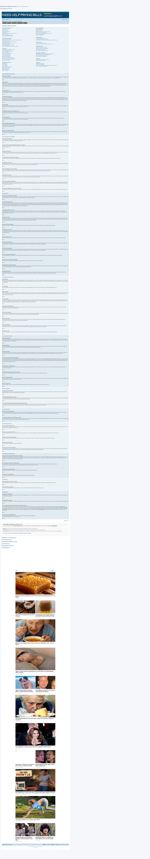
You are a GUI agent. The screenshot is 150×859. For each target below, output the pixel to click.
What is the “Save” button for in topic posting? (8, 58)
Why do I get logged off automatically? (7, 35)
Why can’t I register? (5, 30)
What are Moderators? (39, 29)
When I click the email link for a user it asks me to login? (10, 46)
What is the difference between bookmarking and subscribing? (45, 53)
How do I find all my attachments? (41, 60)
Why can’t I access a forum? (6, 54)
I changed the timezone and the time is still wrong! (9, 41)
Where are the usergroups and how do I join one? (43, 31)
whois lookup (4, 507)
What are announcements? (6, 67)
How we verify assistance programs (15, 533)
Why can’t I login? (4, 32)
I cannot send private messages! (40, 38)
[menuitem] (8, 19)
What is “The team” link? (39, 35)
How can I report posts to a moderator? (7, 57)
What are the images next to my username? (8, 43)
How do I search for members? (40, 49)
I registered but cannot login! (6, 31)
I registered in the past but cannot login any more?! (9, 33)
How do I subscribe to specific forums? (41, 55)
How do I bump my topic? (5, 60)
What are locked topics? (5, 69)
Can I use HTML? (4, 64)
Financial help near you (7, 539)
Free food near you (6, 543)
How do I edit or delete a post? (6, 50)
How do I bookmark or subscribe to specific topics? (43, 54)
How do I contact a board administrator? (41, 66)
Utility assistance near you (7, 545)
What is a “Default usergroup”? (40, 34)
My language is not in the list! (6, 42)
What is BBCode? (4, 63)
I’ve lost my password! (5, 34)
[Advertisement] (28, 3)
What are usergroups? (39, 30)
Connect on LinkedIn (27, 533)
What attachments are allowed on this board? (42, 59)
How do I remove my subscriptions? (41, 56)
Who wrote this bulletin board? (40, 63)
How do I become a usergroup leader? (41, 32)
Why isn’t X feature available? (40, 64)
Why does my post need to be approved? (8, 59)
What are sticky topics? (5, 68)
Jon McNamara (54, 525)
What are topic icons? (5, 70)
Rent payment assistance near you (9, 541)
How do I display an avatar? (6, 44)
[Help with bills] (35, 15)
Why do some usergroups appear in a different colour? (44, 33)
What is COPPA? (4, 29)
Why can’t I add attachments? (6, 55)
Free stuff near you (6, 547)
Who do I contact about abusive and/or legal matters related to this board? (46, 65)
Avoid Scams (9, 8)
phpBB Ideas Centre (45, 501)
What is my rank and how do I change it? (8, 45)
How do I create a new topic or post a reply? (8, 49)
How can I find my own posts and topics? (42, 50)
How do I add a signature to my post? (7, 51)
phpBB (33, 164)
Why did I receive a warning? (6, 56)
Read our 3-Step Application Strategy (23, 6)
